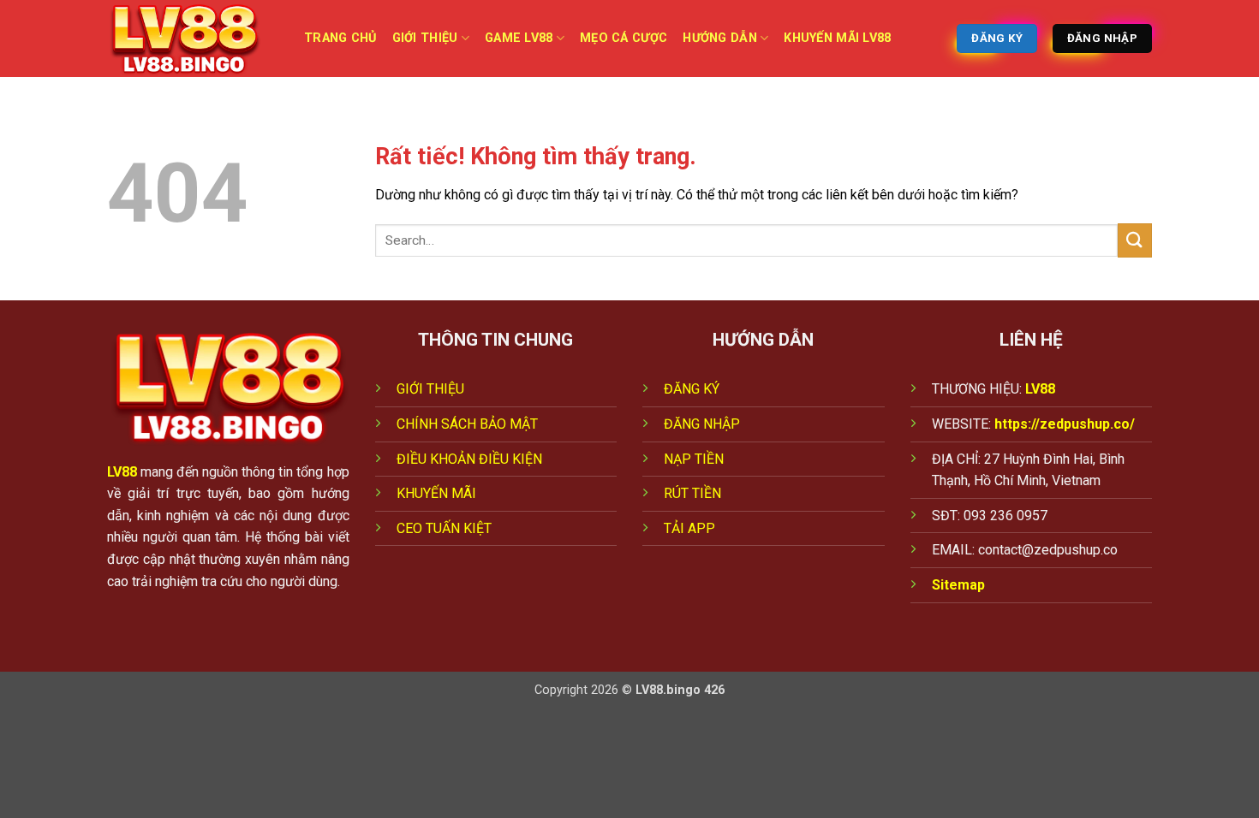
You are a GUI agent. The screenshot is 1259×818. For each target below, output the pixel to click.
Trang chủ (340, 38)
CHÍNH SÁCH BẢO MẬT (467, 424)
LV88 (122, 472)
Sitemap (958, 585)
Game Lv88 (519, 38)
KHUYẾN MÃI (436, 493)
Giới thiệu (425, 38)
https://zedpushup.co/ (1064, 424)
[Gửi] (1135, 240)
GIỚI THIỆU (430, 389)
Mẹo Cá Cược (623, 38)
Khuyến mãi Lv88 (837, 38)
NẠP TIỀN (694, 459)
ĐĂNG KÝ (691, 389)
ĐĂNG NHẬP (702, 424)
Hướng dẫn (720, 38)
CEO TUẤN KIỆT (444, 528)
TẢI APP (689, 528)
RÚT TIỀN (692, 493)
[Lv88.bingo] (192, 38)
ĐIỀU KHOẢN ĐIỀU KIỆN (469, 459)
